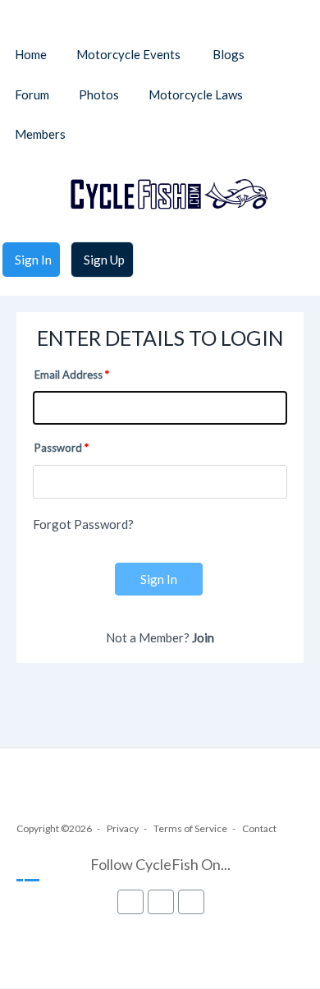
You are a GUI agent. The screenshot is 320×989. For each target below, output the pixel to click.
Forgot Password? (83, 524)
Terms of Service (190, 828)
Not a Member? (160, 637)
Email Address (68, 374)
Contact (259, 828)
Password (58, 447)
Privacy (123, 828)
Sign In (158, 579)
